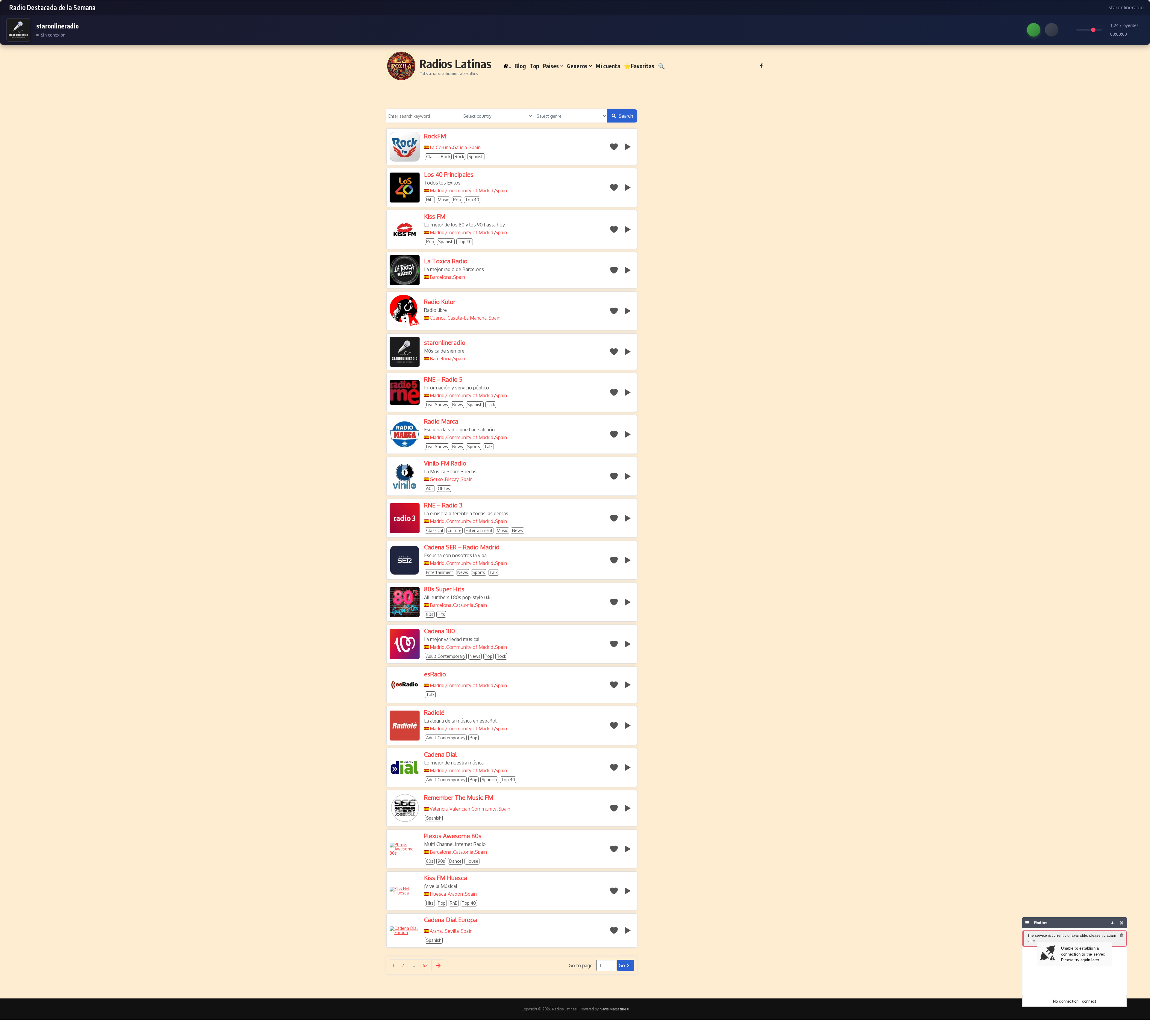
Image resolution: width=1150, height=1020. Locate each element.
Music (443, 199)
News (457, 404)
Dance (455, 861)
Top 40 (472, 199)
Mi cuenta (608, 65)
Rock (459, 156)
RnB (454, 903)
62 (425, 965)
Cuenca (438, 317)
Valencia (439, 808)
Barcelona (440, 277)
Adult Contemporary (445, 656)
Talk (491, 404)
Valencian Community (473, 808)
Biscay (452, 479)
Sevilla (452, 931)
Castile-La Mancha (467, 317)
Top (534, 65)
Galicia (460, 147)
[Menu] (1027, 922)
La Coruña (440, 147)
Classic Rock (438, 156)
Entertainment (479, 530)
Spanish (476, 156)
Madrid (437, 190)
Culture (454, 530)
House (472, 861)
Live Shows (437, 404)
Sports (473, 446)
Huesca (438, 893)
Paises (551, 65)
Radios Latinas (455, 63)
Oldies (444, 488)
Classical (434, 530)
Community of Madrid (469, 190)
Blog (520, 65)
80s (429, 614)
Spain (475, 147)
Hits (430, 199)
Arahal (436, 931)
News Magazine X (614, 1009)
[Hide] (1121, 922)
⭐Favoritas (639, 65)
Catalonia (463, 605)
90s (441, 861)
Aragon (455, 893)
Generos (577, 65)
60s (430, 488)
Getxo (436, 479)
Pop (457, 199)
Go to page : (582, 965)
